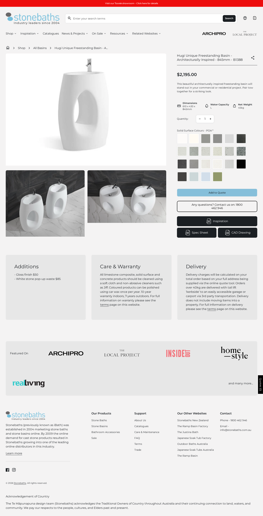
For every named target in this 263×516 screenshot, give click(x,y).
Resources (119, 33)
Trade (137, 449)
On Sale (99, 33)
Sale (94, 438)
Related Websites (146, 33)
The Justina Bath (187, 432)
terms (104, 304)
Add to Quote (217, 192)
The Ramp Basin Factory (192, 426)
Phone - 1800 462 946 (233, 420)
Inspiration (29, 33)
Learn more (14, 453)
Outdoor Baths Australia (192, 444)
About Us (140, 420)
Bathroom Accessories (105, 432)
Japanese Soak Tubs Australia (195, 449)
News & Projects (75, 33)
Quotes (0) (260, 384)
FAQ (137, 438)
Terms (138, 444)
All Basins (40, 48)
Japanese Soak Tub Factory (194, 438)
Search (229, 18)
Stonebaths (20, 483)
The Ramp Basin (187, 455)
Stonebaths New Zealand (192, 420)
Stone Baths (99, 420)
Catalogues (51, 33)
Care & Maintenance (146, 432)
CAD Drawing (244, 233)
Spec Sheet (204, 233)
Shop (11, 33)
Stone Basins (99, 426)
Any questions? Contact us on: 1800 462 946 (217, 206)
